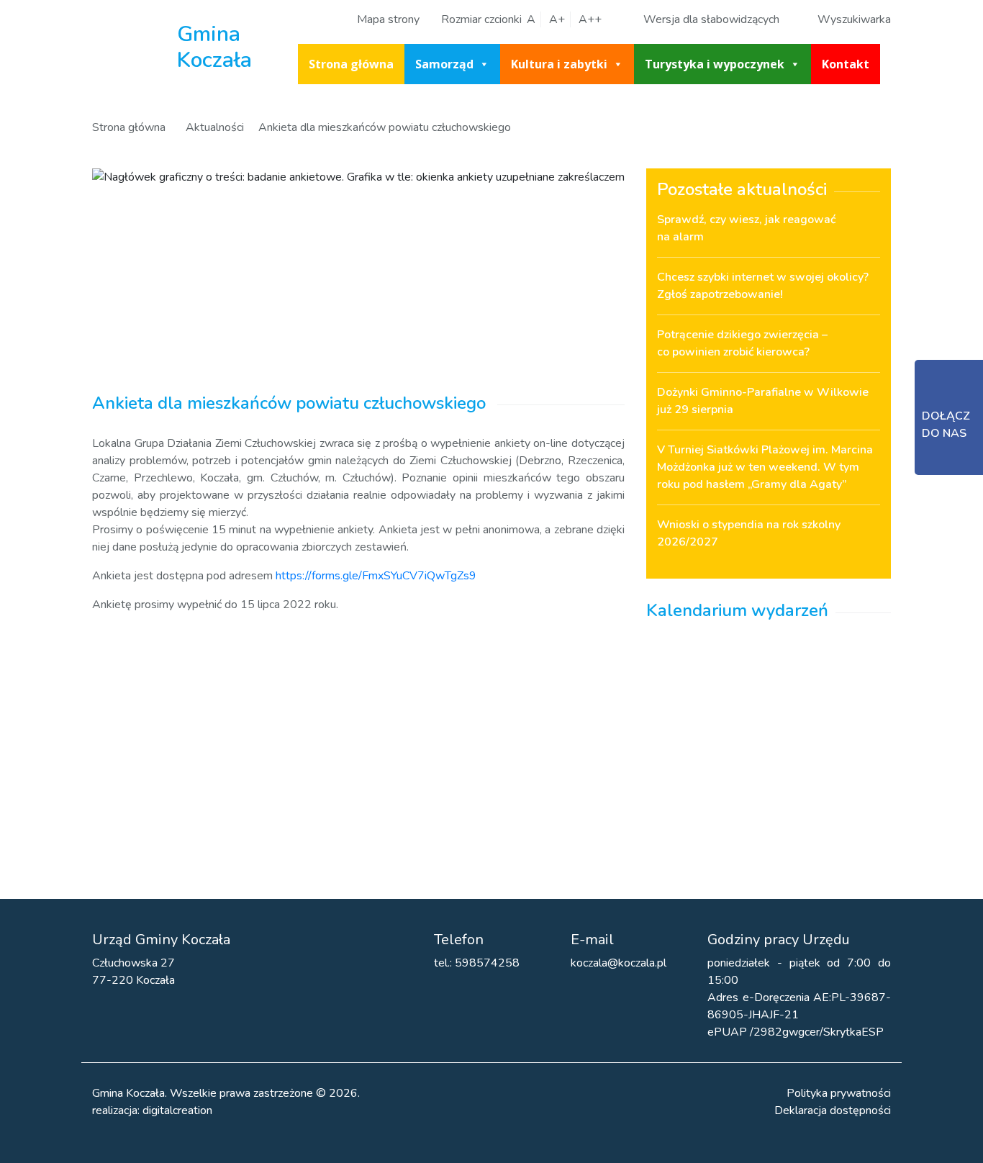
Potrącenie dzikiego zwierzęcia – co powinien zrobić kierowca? (742, 343)
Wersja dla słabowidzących (711, 19)
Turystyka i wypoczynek (714, 64)
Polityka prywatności (839, 1093)
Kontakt (845, 64)
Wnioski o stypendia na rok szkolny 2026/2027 (749, 533)
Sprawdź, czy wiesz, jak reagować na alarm (746, 228)
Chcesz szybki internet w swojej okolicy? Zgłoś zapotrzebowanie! (763, 285)
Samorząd (444, 64)
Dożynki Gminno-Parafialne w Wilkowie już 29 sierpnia (763, 400)
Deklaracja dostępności (832, 1110)
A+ (557, 19)
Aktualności (215, 127)
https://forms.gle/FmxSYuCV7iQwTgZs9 (374, 576)
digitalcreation (177, 1110)
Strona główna (351, 64)
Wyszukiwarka (854, 19)
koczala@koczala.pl (618, 963)
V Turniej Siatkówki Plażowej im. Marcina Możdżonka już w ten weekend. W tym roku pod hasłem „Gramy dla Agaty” (765, 467)
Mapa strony (388, 19)
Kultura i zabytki (559, 64)
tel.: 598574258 (477, 963)
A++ (590, 19)
